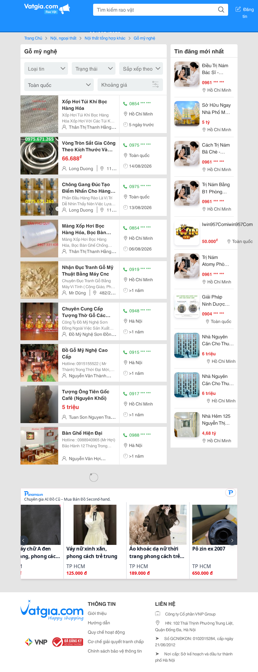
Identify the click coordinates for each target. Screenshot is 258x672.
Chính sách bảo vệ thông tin (115, 651)
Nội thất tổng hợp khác (105, 37)
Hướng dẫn (99, 622)
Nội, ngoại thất (63, 37)
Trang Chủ (33, 37)
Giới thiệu (97, 613)
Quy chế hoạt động (106, 632)
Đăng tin (248, 10)
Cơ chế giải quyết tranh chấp (116, 641)
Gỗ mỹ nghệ (144, 37)
